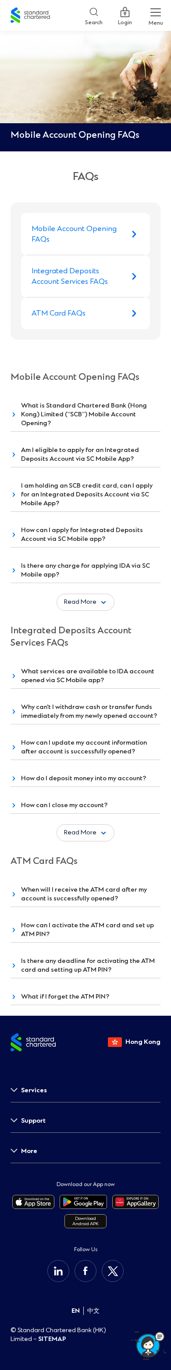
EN (75, 1311)
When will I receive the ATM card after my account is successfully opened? (84, 894)
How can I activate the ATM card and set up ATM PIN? (87, 929)
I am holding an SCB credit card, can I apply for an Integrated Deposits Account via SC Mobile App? (87, 494)
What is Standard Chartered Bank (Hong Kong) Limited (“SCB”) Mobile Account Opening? (84, 414)
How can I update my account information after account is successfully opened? (84, 747)
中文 (93, 1311)
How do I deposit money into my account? (83, 778)
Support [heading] (33, 1121)
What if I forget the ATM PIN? (65, 996)
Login (125, 20)
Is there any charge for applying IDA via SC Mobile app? (85, 570)
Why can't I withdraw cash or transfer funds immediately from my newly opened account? (89, 711)
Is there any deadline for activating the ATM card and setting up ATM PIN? (88, 965)
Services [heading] (34, 1090)
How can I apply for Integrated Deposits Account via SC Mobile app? (82, 534)
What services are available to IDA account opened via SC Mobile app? (87, 675)
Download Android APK (85, 1221)
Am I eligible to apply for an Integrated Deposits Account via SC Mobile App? (80, 454)
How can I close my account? (64, 805)
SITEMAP (52, 1339)
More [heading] (29, 1151)
